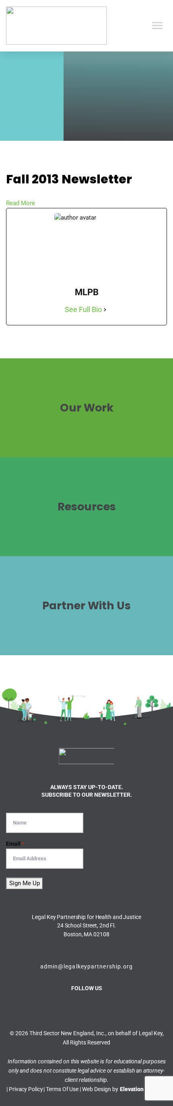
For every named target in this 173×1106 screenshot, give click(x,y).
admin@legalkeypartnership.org (86, 966)
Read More (20, 203)
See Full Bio (83, 309)
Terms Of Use (62, 1089)
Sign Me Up (24, 883)
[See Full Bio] (105, 309)
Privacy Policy (26, 1089)
